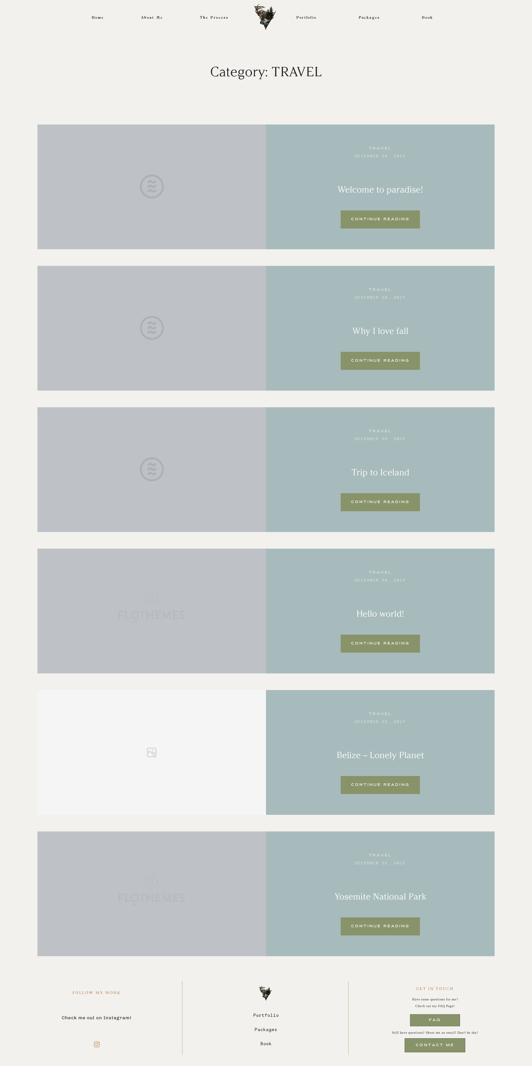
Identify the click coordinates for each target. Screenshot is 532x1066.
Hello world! (380, 613)
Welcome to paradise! (380, 189)
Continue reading (380, 219)
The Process (214, 17)
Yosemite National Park (380, 896)
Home (98, 17)
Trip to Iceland (380, 472)
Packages (369, 17)
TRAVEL (380, 148)
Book (427, 17)
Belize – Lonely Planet (380, 755)
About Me (152, 17)
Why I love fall (380, 331)
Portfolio (306, 17)
